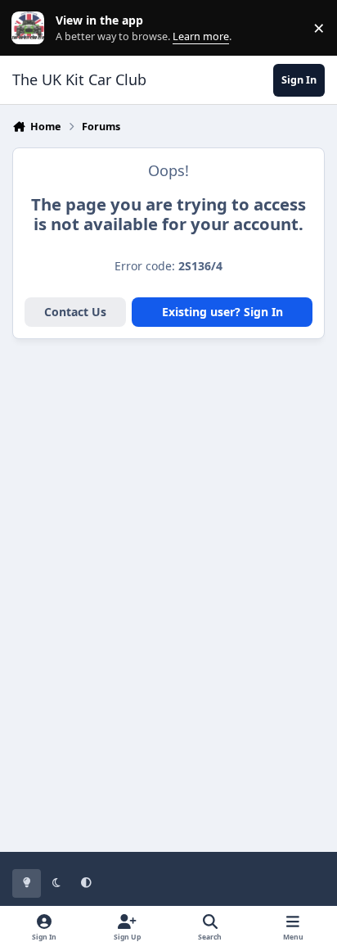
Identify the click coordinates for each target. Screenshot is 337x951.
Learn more (31, 28)
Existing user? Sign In (222, 311)
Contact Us (75, 311)
